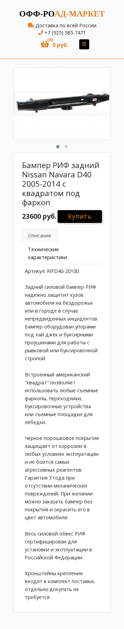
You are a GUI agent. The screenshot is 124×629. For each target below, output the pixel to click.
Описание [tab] (39, 235)
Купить (80, 216)
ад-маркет (62, 13)
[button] (54, 44)
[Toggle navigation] (84, 44)
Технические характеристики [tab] (47, 253)
